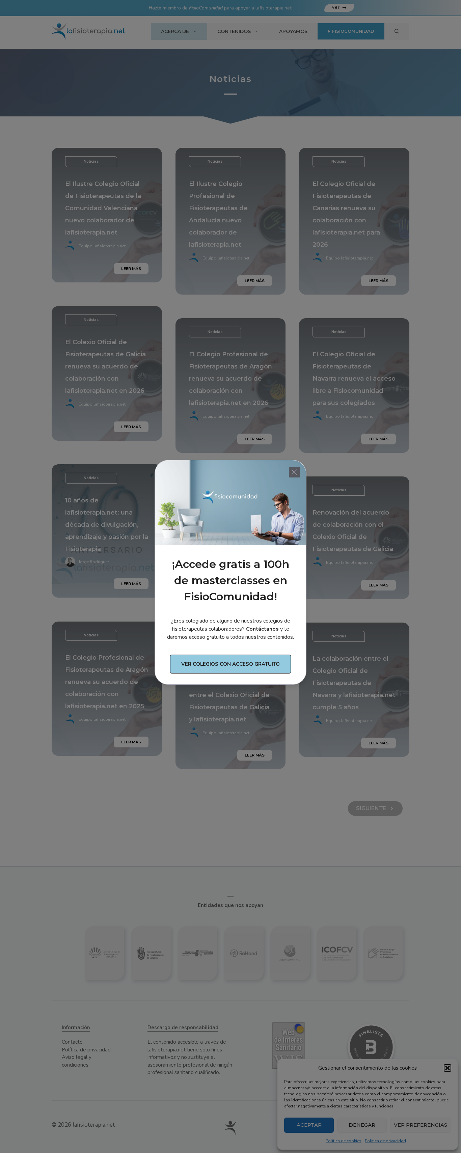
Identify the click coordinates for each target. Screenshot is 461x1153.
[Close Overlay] (294, 472)
